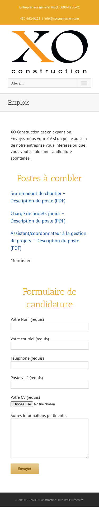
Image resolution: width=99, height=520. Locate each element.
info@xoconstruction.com (61, 18)
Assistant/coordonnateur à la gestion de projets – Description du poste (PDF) (48, 240)
